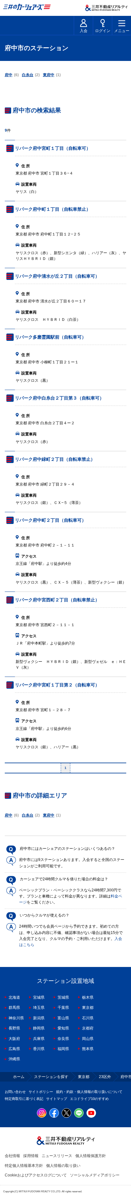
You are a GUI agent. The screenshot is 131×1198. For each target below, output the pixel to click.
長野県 (14, 1028)
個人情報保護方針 (90, 1156)
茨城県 (63, 997)
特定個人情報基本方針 (24, 1165)
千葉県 (63, 1007)
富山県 (63, 1018)
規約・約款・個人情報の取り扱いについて (89, 1092)
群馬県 (14, 1007)
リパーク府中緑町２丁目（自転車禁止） (55, 459)
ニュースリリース (57, 1156)
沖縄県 (14, 1059)
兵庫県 (39, 1038)
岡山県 (87, 1038)
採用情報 (30, 1156)
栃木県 (87, 997)
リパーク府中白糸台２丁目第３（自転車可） (59, 397)
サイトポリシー (41, 1092)
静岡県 (39, 1028)
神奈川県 (16, 1018)
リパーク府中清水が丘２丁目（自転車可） (57, 276)
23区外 (105, 1077)
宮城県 (39, 997)
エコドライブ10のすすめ (89, 1099)
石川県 (87, 1018)
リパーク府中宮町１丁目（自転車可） (53, 148)
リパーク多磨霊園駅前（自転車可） (50, 337)
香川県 (39, 1049)
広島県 (14, 1049)
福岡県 (63, 1049)
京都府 (87, 1028)
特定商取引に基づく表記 (24, 1099)
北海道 (14, 997)
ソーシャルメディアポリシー (95, 1175)
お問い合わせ (15, 1092)
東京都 (87, 1007)
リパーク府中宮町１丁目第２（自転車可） (57, 684)
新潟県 (39, 1018)
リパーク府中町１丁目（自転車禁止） (53, 209)
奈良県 (63, 1038)
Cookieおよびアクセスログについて (36, 1175)
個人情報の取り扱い (63, 1165)
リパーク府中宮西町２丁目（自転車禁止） (57, 599)
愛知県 (63, 1028)
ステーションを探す (51, 1077)
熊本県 (87, 1049)
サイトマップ (56, 1099)
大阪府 (14, 1038)
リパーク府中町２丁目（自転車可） (50, 520)
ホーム (18, 1077)
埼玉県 (39, 1007)
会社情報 (12, 1156)
